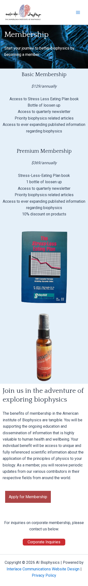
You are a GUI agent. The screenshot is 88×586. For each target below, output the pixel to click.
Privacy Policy (44, 575)
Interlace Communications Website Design (43, 569)
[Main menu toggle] (78, 12)
